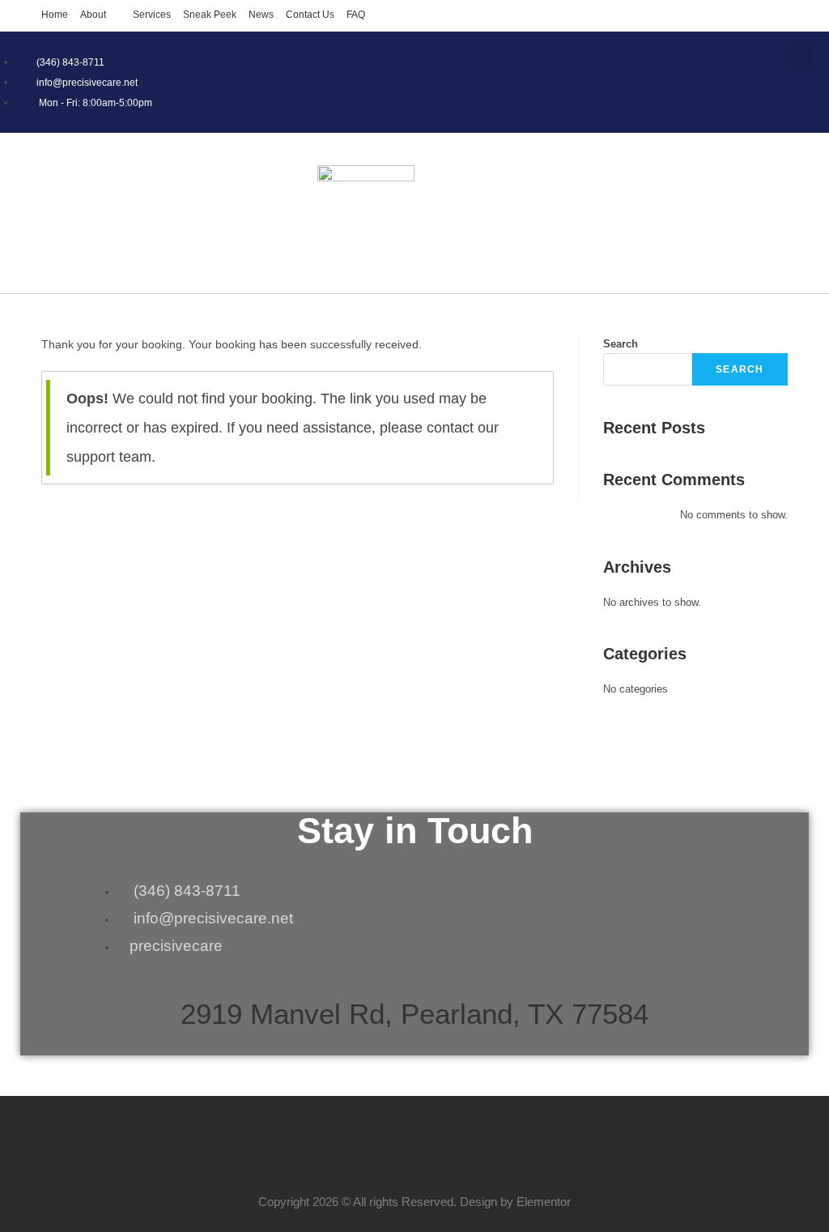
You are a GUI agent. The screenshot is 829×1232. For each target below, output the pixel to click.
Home (54, 14)
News (261, 14)
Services (152, 14)
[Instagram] (792, 96)
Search (620, 344)
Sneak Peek (209, 14)
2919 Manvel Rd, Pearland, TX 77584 (414, 1014)
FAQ (355, 14)
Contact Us (310, 14)
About (93, 14)
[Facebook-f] (661, 96)
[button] (801, 54)
